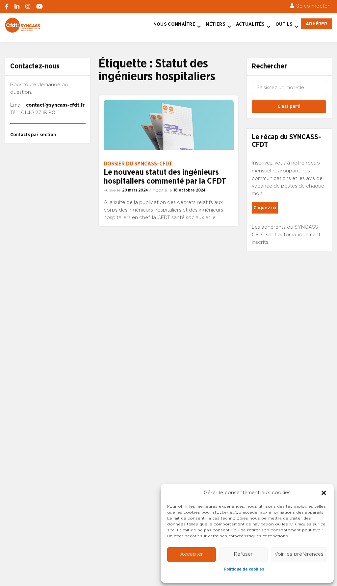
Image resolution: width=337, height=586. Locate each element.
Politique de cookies (244, 569)
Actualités (250, 24)
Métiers (215, 24)
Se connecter (312, 6)
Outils (284, 24)
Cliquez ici (264, 207)
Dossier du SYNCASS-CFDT (138, 163)
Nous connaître (174, 24)
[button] (324, 493)
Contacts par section (33, 134)
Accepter (191, 554)
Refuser (243, 554)
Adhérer (316, 23)
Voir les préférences (299, 554)
